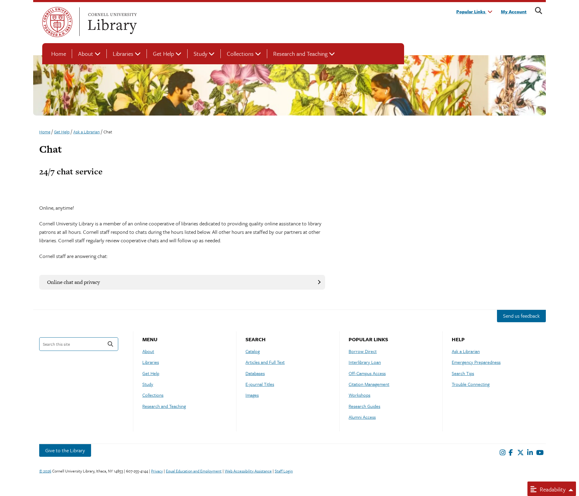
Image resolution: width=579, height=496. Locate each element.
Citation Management (369, 384)
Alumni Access (362, 417)
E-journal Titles (259, 384)
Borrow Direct (363, 351)
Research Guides (364, 406)
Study (200, 53)
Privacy (157, 471)
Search (110, 344)
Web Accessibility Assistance (248, 471)
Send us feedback (521, 316)
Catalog (252, 351)
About (85, 53)
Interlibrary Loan (365, 362)
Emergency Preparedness (476, 362)
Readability (551, 489)
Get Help (163, 53)
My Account (514, 11)
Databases (255, 373)
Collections (240, 53)
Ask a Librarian (466, 351)
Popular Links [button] (471, 11)
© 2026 (45, 471)
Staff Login (284, 471)
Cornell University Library (111, 22)
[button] (182, 282)
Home (58, 53)
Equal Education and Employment (194, 471)
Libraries (123, 53)
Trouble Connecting (470, 384)
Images (252, 395)
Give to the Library (65, 450)
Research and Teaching (300, 53)
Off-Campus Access (367, 373)
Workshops (359, 395)
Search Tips (463, 373)
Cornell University (57, 22)
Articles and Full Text (265, 362)
